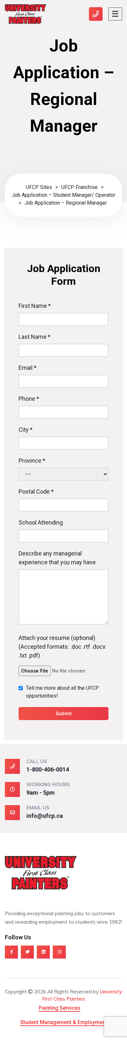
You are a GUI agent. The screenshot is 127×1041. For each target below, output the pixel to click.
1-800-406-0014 (47, 769)
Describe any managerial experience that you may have (57, 558)
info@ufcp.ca (44, 815)
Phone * (29, 398)
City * (26, 429)
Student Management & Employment (63, 1022)
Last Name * (34, 336)
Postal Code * (36, 491)
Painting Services (59, 1008)
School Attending (41, 522)
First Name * (35, 305)
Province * (32, 460)
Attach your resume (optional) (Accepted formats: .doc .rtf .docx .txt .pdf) (62, 646)
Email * (27, 367)
